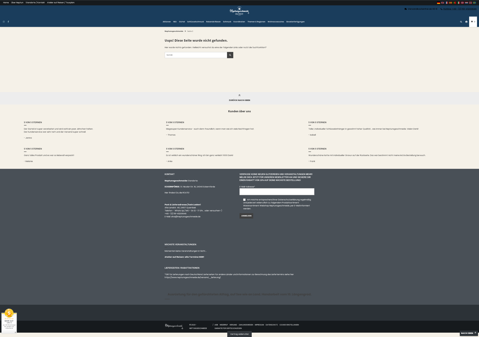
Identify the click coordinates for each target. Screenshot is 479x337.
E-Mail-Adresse (247, 186)
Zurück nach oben (239, 100)
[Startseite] (239, 11)
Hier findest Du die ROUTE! (177, 192)
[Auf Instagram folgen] (3, 21)
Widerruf (224, 325)
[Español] (450, 2)
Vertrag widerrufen (239, 334)
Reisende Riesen (213, 21)
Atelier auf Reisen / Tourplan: (61, 2)
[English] (442, 2)
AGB (216, 325)
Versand (233, 325)
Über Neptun (17, 2)
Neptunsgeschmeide (174, 31)
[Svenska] (474, 2)
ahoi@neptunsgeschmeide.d (185, 216)
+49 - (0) (175, 213)
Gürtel (182, 21)
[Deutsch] (438, 2)
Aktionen (167, 21)
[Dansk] (462, 2)
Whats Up (179, 210)
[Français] (446, 2)
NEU (175, 21)
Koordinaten (239, 21)
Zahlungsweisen (246, 325)
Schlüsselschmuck (195, 21)
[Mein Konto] (466, 22)
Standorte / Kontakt (35, 2)
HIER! (201, 257)
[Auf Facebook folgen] (8, 21)
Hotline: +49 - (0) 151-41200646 (460, 8)
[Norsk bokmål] (470, 2)
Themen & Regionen (256, 21)
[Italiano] (458, 2)
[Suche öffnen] (461, 22)
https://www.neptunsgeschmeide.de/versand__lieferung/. (193, 277)
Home (6, 2)
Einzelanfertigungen (295, 21)
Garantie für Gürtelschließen (228, 328)
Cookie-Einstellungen (289, 325)
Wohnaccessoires (276, 21)
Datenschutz (272, 325)
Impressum (259, 325)
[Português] (454, 2)
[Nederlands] (466, 2)
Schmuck (227, 21)
